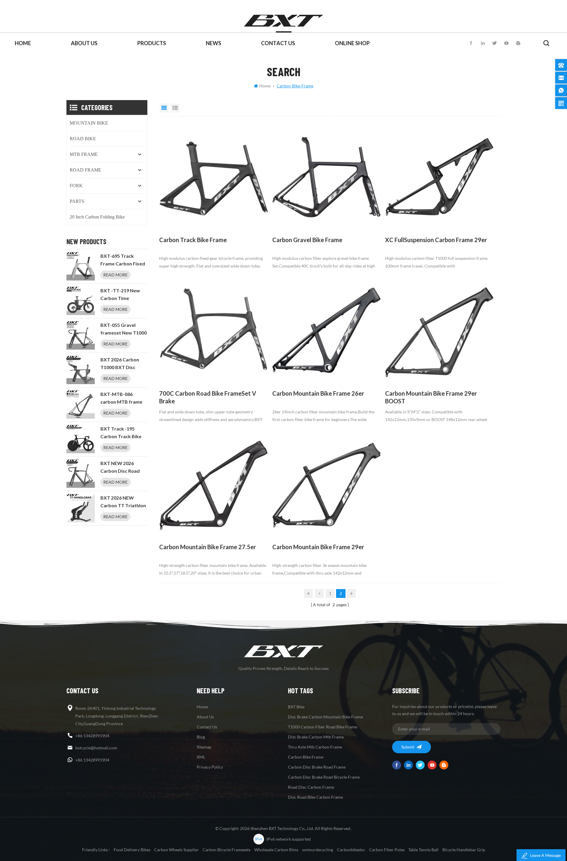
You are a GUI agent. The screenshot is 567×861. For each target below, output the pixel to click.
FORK (76, 185)
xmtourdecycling (317, 849)
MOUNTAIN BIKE (89, 122)
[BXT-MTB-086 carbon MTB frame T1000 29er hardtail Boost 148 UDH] (80, 404)
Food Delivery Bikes (132, 849)
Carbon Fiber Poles (387, 849)
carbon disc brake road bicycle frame (324, 777)
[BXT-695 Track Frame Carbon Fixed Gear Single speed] (80, 266)
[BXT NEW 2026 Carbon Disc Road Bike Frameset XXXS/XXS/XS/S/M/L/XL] (80, 473)
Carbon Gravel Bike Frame (307, 240)
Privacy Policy (210, 766)
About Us (84, 43)
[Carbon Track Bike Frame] (213, 176)
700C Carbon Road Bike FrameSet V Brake (207, 397)
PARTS (77, 201)
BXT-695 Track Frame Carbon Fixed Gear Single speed (122, 260)
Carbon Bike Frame (305, 756)
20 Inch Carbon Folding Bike (97, 216)
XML (201, 756)
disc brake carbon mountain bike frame (325, 716)
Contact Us (278, 43)
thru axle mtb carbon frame (315, 746)
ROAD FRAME (85, 169)
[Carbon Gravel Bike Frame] (326, 176)
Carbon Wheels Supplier (176, 849)
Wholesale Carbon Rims (276, 849)
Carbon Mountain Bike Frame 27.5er (207, 547)
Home (23, 43)
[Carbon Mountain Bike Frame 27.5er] (213, 483)
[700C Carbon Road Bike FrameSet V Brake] (213, 330)
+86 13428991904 (92, 735)
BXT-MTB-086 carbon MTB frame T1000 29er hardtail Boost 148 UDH (122, 399)
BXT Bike (296, 706)
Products (151, 43)
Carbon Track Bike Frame (193, 240)
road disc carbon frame (311, 787)
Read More (115, 274)
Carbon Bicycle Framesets (226, 849)
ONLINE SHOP (352, 43)
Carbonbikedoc (351, 849)
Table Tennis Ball (423, 849)
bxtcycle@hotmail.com (96, 747)
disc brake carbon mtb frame (316, 736)
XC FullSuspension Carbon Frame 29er (436, 240)
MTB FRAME (84, 154)
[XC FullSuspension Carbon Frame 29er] (439, 176)
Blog (201, 736)
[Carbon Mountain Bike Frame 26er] (326, 330)
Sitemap (204, 746)
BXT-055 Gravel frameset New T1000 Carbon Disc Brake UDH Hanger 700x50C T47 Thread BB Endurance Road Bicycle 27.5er (123, 329)
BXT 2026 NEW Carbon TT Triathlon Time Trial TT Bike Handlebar (123, 502)
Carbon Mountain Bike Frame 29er (318, 547)
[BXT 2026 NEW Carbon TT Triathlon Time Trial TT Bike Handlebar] (80, 508)
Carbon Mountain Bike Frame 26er (318, 393)
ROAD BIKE (83, 138)
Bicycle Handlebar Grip (463, 849)
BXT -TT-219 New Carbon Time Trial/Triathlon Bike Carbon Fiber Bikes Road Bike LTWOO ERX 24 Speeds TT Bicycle (122, 295)
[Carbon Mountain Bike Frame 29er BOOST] (439, 330)
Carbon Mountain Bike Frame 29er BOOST (431, 397)
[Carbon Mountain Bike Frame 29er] (326, 483)
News (213, 43)
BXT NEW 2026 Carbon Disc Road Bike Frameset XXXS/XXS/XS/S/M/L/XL (123, 468)
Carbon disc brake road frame (317, 766)
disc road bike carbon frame (315, 797)
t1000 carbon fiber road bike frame (322, 726)
